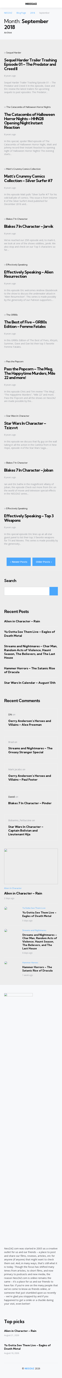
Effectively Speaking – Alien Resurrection (28, 274)
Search (10, 580)
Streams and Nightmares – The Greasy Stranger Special (30, 750)
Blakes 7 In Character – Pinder (30, 803)
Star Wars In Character (17, 416)
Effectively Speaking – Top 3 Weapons (29, 518)
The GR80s (12, 314)
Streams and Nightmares (34, 930)
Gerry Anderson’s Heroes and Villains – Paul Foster (29, 777)
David (11, 796)
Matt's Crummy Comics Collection (23, 169)
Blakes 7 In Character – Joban (28, 470)
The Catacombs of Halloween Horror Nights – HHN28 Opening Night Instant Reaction (29, 121)
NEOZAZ (29, 1368)
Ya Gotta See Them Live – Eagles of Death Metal (29, 633)
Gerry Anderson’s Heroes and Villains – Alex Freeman (29, 723)
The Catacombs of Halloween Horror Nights (28, 107)
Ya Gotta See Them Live (33, 908)
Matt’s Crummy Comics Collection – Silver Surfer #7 (28, 178)
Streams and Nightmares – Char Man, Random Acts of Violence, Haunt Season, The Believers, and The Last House (30, 652)
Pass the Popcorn (14, 361)
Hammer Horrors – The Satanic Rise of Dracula (29, 670)
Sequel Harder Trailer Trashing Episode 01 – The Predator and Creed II (30, 64)
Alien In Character (13, 888)
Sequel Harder (13, 52)
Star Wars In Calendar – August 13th (30, 683)
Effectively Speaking (16, 264)
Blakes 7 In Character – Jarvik (28, 226)
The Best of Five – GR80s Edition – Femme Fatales (25, 324)
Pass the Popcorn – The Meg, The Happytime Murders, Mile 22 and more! (29, 373)
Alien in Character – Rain (22, 621)
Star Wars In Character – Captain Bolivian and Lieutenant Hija (25, 830)
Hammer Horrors (30, 962)
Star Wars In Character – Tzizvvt (25, 425)
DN (10, 714)
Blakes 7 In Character (17, 219)
